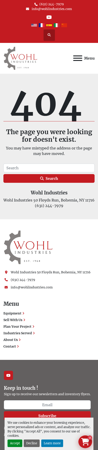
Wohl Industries (49, 193)
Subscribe (47, 415)
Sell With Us (12, 320)
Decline (31, 443)
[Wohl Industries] (28, 247)
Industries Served (17, 333)
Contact (9, 346)
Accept (15, 443)
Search (52, 178)
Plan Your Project (17, 326)
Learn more (52, 443)
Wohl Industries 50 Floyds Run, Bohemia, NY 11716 (50, 272)
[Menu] (77, 58)
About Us (10, 340)
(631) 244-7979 (51, 4)
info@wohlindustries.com (51, 9)
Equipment (12, 313)
